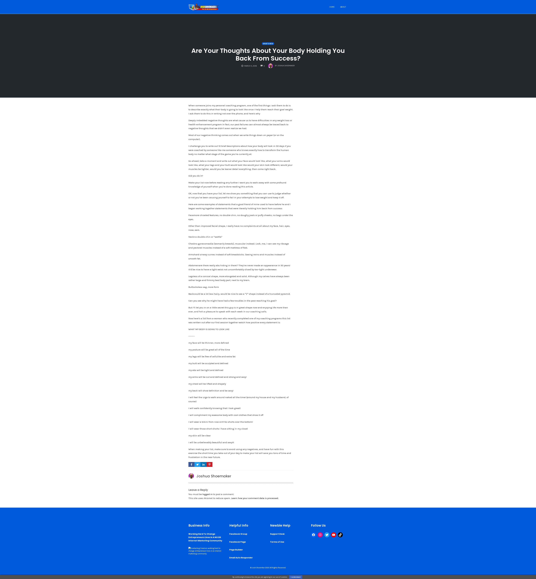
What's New (268, 44)
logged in (207, 494)
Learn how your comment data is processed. (255, 498)
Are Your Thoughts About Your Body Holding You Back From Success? (268, 54)
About (343, 7)
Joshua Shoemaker (213, 476)
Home (332, 7)
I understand (296, 577)
